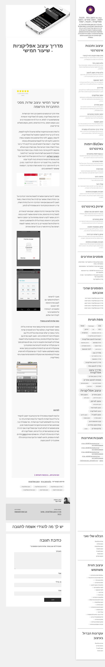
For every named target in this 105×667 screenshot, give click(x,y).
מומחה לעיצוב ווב (97, 383)
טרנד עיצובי (98, 346)
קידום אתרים (96, 428)
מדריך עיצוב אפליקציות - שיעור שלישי (93, 305)
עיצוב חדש (86, 397)
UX (93, 329)
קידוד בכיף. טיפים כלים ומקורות (92, 129)
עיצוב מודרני (97, 418)
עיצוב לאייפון (96, 401)
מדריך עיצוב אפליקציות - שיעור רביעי (94, 298)
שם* (59, 573)
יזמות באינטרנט (97, 162)
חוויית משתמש (97, 342)
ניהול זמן (90, 386)
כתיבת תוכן (98, 349)
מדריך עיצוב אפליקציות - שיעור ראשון (94, 303)
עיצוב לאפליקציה (95, 411)
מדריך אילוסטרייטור (98, 279)
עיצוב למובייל (96, 415)
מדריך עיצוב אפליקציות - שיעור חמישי (93, 308)
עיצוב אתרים (98, 105)
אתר (59, 590)
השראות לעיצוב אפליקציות (91, 339)
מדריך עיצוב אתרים (95, 376)
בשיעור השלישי (53, 156)
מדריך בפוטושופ (96, 359)
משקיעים (98, 386)
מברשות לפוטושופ (21, 512)
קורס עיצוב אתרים (94, 425)
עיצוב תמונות (98, 122)
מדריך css (97, 353)
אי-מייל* (58, 582)
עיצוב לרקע (84, 415)
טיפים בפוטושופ (85, 342)
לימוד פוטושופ (98, 80)
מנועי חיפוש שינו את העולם (94, 212)
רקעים (86, 428)
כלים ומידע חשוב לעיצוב (95, 73)
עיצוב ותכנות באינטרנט (95, 114)
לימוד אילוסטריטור (98, 587)
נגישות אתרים (99, 556)
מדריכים (100, 88)
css (99, 325)
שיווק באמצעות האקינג (95, 227)
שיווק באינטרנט (98, 219)
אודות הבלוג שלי (99, 541)
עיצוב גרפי (84, 395)
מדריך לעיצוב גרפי (94, 366)
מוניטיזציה (99, 169)
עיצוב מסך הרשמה (57, 490)
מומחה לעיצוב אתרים (92, 380)
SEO (99, 329)
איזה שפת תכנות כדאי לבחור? (93, 56)
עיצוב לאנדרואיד (96, 408)
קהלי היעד (99, 184)
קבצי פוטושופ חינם (95, 421)
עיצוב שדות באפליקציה (29, 490)
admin (101, 460)
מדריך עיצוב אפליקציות (95, 371)
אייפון (86, 329)
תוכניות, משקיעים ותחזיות (94, 192)
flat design (91, 326)
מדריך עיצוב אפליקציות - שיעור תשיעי (93, 300)
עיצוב (24, 434)
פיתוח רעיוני (99, 177)
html (82, 326)
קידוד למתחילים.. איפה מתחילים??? (89, 460)
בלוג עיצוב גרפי (97, 63)
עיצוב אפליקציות (97, 95)
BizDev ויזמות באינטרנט (95, 154)
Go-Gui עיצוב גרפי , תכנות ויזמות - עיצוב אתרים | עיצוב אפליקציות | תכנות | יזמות (90, 20)
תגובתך (58, 551)
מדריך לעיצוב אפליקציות (93, 362)
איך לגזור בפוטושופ (96, 333)
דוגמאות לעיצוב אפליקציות (94, 336)
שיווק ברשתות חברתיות (95, 235)
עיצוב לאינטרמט (97, 404)
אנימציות (85, 333)
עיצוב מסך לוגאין (44, 490)
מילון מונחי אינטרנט (98, 597)
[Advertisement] (90, 498)
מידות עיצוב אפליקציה (40, 486)
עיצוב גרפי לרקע (97, 397)
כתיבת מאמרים (86, 346)
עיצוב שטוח (87, 418)
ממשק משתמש (84, 383)
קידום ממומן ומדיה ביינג (97, 617)
